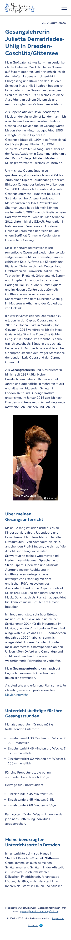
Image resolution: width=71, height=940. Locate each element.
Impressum (58, 918)
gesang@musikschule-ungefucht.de (39, 911)
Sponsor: (33, 925)
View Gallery (26, 495)
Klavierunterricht (16, 695)
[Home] (20, 7)
